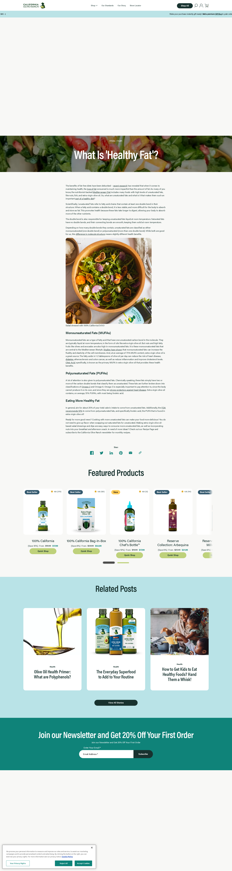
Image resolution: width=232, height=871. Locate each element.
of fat (91, 188)
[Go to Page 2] (123, 562)
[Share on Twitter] (101, 453)
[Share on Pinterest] (121, 453)
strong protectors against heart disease (128, 389)
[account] (201, 5)
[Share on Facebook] (92, 453)
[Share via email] (130, 453)
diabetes (69, 359)
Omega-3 (86, 386)
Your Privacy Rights (18, 863)
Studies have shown (113, 349)
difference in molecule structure (90, 234)
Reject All (63, 863)
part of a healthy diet (84, 198)
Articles (112, 141)
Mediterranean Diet (101, 192)
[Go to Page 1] (109, 562)
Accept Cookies (83, 863)
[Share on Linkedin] (111, 453)
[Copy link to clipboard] (140, 453)
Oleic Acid (70, 362)
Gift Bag (108, 13)
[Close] (92, 848)
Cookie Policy (67, 856)
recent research (120, 185)
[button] (94, 5)
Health (119, 141)
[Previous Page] (5, 14)
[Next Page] (226, 14)
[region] (49, 857)
